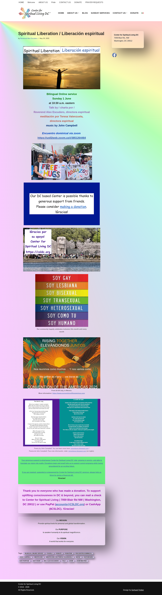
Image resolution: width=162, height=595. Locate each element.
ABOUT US (43, 2)
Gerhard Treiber (137, 590)
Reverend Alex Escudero (28, 38)
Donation (68, 553)
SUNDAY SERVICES (100, 13)
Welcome (31, 2)
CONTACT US (65, 2)
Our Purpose (24, 561)
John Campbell (25, 557)
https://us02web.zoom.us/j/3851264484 (62, 137)
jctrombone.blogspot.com (79, 448)
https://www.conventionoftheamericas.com (68, 393)
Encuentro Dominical (84, 553)
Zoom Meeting (82, 561)
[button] (78, 12)
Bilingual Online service (34, 553)
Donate (59, 553)
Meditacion (38, 557)
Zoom (71, 561)
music (78, 557)
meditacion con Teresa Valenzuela (59, 557)
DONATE (78, 2)
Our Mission (88, 557)
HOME (21, 2)
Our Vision (36, 561)
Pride (53, 2)
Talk (64, 561)
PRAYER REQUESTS (94, 2)
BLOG (85, 13)
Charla (50, 553)
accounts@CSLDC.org (70, 504)
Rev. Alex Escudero (51, 561)
